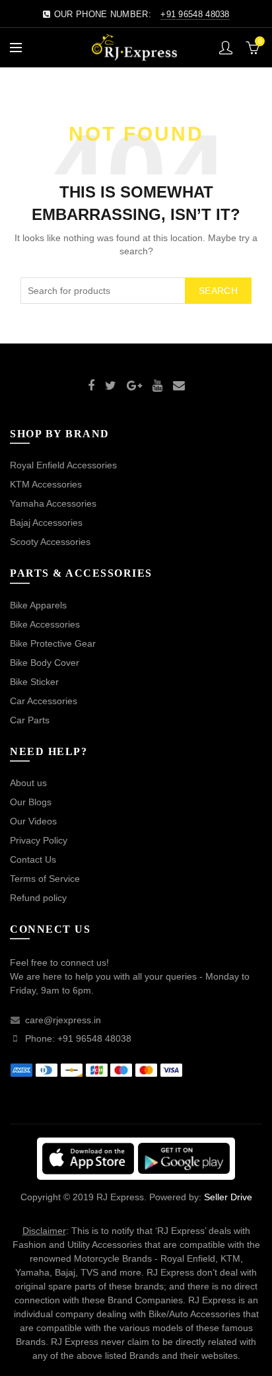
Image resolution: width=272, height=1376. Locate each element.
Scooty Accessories (50, 541)
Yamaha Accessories (53, 503)
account (226, 47)
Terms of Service (45, 878)
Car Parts (30, 720)
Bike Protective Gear (53, 643)
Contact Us (33, 859)
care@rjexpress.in (63, 1020)
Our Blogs (30, 802)
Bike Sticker (34, 681)
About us (28, 783)
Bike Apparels (38, 605)
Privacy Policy (38, 840)
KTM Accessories (46, 484)
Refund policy (38, 897)
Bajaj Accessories (46, 522)
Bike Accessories (45, 624)
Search (218, 290)
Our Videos (33, 821)
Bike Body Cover (44, 662)
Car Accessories (43, 701)
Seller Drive (228, 1197)
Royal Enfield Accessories (63, 465)
